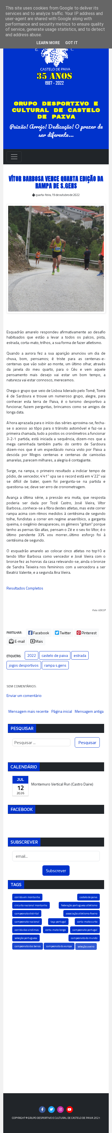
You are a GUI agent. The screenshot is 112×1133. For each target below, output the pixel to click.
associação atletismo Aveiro (81, 913)
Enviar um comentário (24, 695)
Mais (39, 641)
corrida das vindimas (27, 930)
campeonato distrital (27, 913)
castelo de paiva (55, 655)
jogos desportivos (24, 665)
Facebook (40, 633)
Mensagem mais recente (28, 711)
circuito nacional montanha (31, 905)
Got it (71, 43)
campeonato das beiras (28, 946)
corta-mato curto (87, 922)
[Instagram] (61, 1109)
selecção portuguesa (26, 938)
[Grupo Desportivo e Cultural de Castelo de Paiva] (56, 58)
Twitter (65, 633)
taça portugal (58, 922)
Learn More (48, 43)
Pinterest (89, 633)
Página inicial (61, 711)
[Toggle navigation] (14, 156)
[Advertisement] (56, 1021)
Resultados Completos (25, 588)
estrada (80, 655)
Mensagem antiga (89, 711)
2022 (31, 655)
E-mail (19, 641)
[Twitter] (51, 1109)
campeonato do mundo (84, 938)
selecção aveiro (86, 946)
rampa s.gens (55, 665)
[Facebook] (42, 1109)
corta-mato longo (55, 930)
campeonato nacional (27, 922)
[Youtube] (70, 1109)
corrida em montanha (27, 897)
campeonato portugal (85, 930)
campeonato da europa (59, 946)
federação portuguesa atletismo (79, 905)
